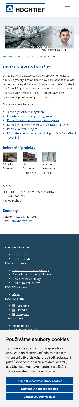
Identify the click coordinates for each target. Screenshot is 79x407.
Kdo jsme (8, 56)
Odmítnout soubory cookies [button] (39, 388)
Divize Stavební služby (26, 283)
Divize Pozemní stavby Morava (31, 274)
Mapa (16, 294)
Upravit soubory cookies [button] (39, 396)
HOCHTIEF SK (21, 259)
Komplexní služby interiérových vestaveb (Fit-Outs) (38, 124)
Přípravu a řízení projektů (23, 129)
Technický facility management (25, 112)
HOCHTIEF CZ (21, 254)
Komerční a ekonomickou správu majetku (33, 120)
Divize (21, 56)
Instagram (22, 314)
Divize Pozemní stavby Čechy (30, 270)
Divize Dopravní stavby (26, 279)
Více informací (46, 371)
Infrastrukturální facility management (30, 116)
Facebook (22, 306)
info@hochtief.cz (21, 221)
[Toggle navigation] (67, 6)
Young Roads (20, 325)
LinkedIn (21, 310)
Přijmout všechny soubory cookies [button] (39, 380)
